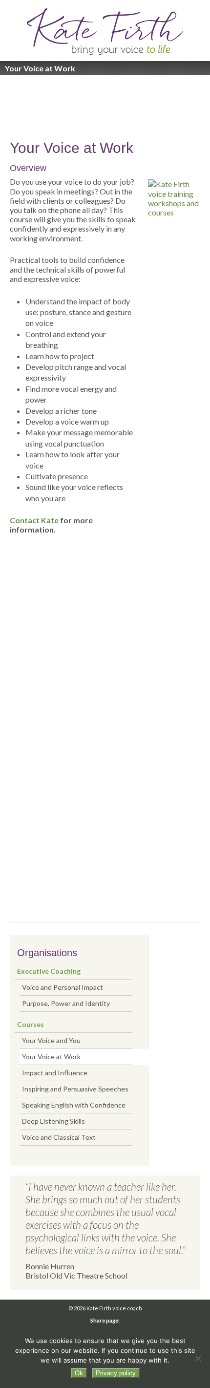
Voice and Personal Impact (62, 987)
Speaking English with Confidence (74, 1105)
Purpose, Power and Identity (66, 1003)
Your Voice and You (51, 1040)
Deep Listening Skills (53, 1121)
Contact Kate (34, 520)
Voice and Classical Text (59, 1137)
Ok (79, 1373)
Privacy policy (116, 1373)
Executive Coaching (49, 971)
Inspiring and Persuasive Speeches (75, 1089)
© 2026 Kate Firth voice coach (105, 1308)
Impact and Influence (54, 1072)
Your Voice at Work (51, 1056)
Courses (30, 1024)
